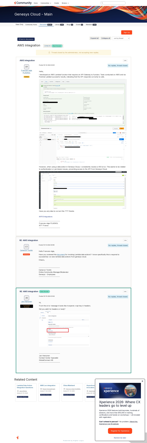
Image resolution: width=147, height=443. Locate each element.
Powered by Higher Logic (73, 440)
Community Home (31, 24)
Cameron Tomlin (26, 250)
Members (91, 24)
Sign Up (127, 32)
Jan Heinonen (26, 302)
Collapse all (105, 38)
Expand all (94, 38)
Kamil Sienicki (93, 391)
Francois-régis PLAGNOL (73, 389)
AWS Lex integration (47, 385)
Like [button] (125, 60)
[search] (102, 3)
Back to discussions (26, 39)
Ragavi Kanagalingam (49, 389)
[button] (46, 3)
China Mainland (69, 385)
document (61, 255)
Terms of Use (66, 437)
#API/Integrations (45, 217)
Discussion (46, 24)
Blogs (69, 24)
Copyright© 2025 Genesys (31, 437)
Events (79, 24)
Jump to (52, 46)
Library (59, 24)
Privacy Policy (80, 437)
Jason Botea (23, 391)
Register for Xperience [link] (120, 431)
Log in (130, 3)
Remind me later (120, 438)
